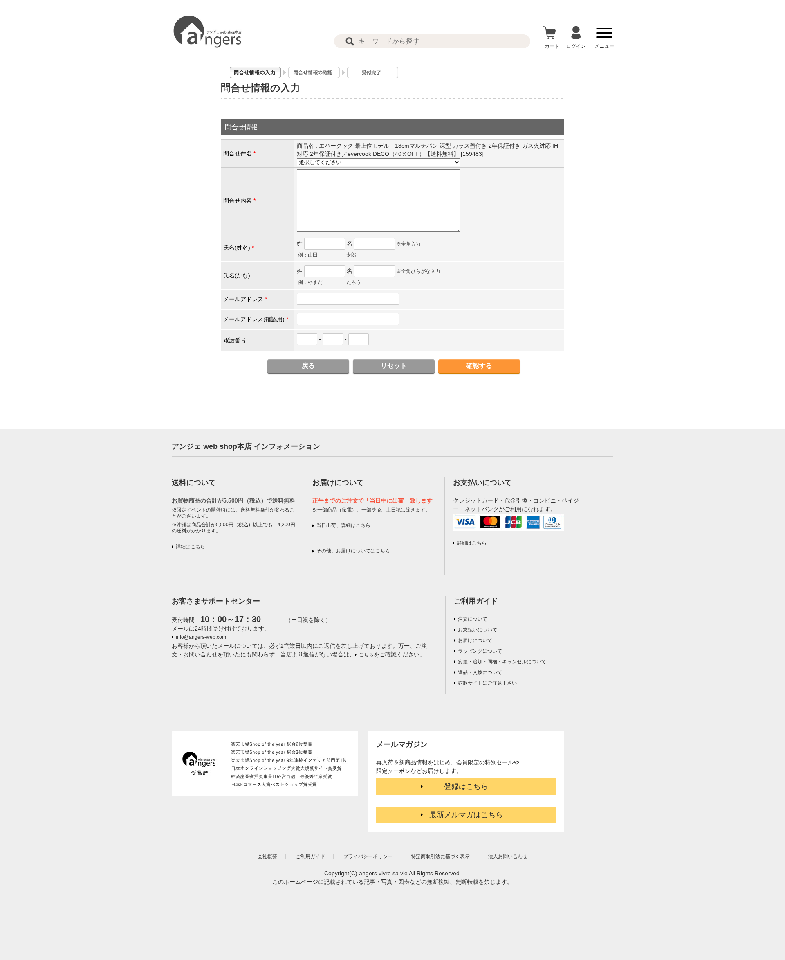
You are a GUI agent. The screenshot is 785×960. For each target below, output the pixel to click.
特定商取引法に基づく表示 (440, 856)
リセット (394, 365)
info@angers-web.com (201, 637)
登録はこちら (466, 786)
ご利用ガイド (476, 601)
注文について (472, 619)
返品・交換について (480, 672)
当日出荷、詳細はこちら (343, 525)
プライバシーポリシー (367, 856)
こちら (366, 655)
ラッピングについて (480, 651)
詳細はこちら (190, 547)
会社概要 (267, 856)
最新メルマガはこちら (466, 815)
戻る (308, 365)
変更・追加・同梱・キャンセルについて (502, 662)
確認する (479, 365)
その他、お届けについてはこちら (353, 551)
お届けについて (475, 640)
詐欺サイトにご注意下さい (487, 683)
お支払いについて (477, 630)
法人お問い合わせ (507, 856)
